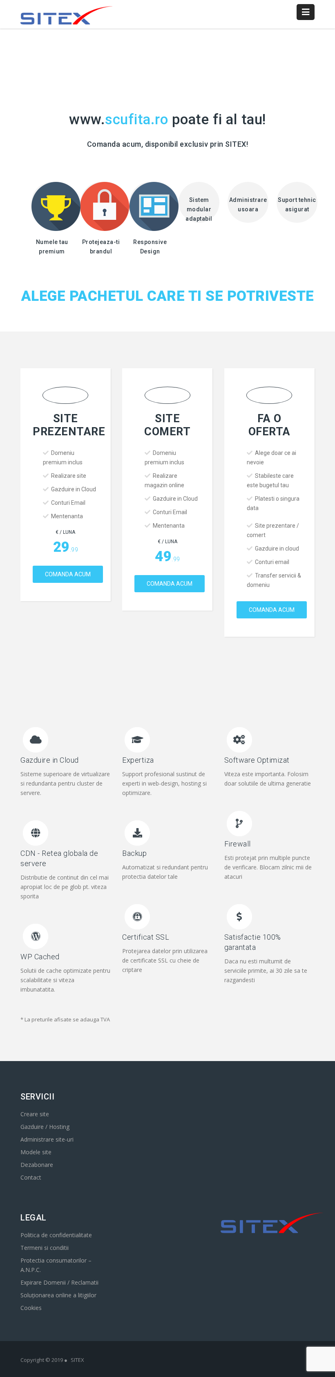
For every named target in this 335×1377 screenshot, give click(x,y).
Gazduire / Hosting (44, 1127)
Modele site (35, 1152)
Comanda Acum (68, 574)
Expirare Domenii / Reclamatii (59, 1282)
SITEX (77, 1360)
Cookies (31, 1308)
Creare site (34, 1114)
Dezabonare (36, 1165)
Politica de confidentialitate (56, 1235)
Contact (30, 1177)
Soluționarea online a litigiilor (58, 1295)
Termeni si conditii (44, 1248)
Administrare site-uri (47, 1139)
